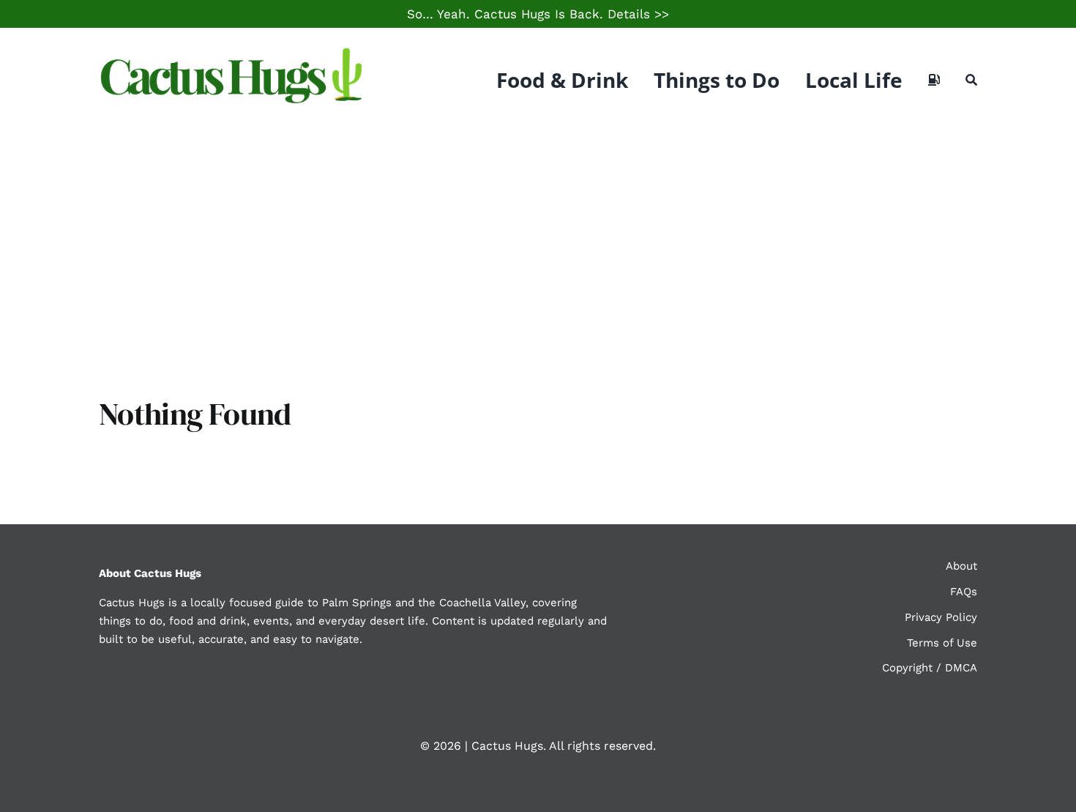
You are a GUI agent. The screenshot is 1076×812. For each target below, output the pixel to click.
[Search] (971, 79)
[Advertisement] (538, 241)
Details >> (638, 14)
